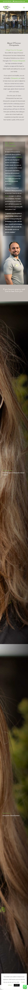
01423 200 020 (8, 1)
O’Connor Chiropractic (18, 61)
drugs (6, 196)
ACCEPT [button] (17, 985)
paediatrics (19, 157)
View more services (14, 125)
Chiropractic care (16, 78)
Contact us (14, 296)
